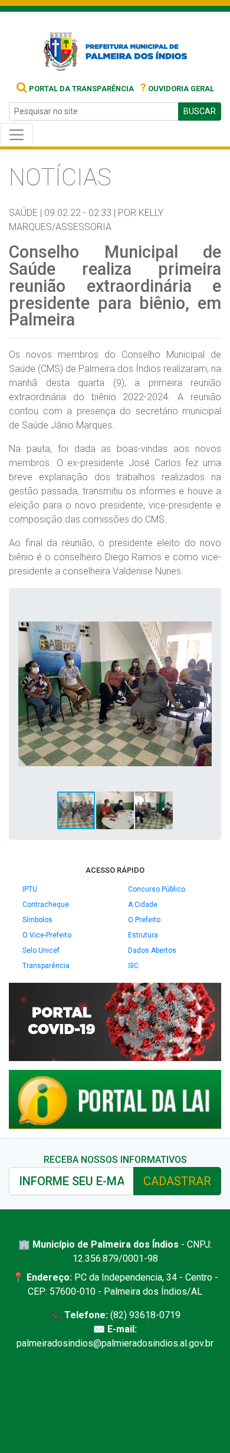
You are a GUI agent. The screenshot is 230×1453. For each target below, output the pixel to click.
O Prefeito (144, 920)
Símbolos (37, 920)
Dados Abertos (152, 950)
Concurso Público (156, 889)
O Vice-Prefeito (46, 935)
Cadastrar (177, 1181)
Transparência (46, 966)
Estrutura (143, 935)
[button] (201, 608)
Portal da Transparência (80, 88)
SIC (133, 966)
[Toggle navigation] (16, 135)
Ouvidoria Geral (177, 88)
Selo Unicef (41, 950)
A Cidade (142, 904)
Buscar (199, 111)
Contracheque (45, 904)
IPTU (29, 889)
